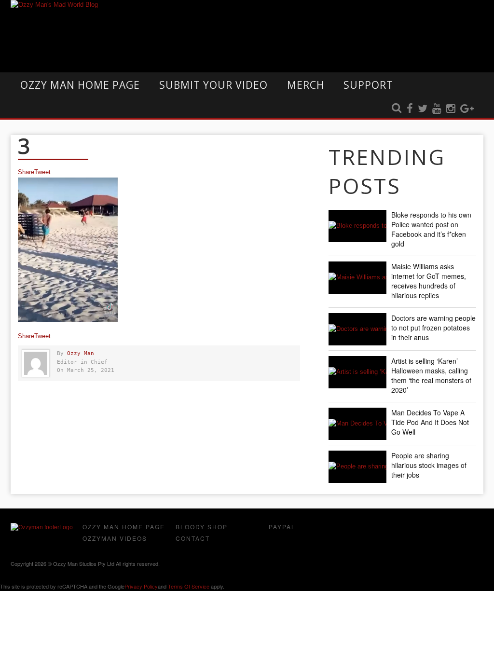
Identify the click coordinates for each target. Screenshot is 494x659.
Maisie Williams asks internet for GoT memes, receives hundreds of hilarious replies (428, 280)
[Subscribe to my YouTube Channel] (437, 109)
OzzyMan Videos (114, 538)
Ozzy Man (80, 353)
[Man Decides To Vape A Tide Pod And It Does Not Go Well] (357, 423)
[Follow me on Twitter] (422, 109)
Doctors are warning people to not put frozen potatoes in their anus (433, 327)
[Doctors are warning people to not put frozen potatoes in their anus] (357, 329)
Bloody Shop (202, 526)
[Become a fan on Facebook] (409, 109)
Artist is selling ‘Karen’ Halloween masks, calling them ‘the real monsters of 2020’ (431, 375)
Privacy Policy (141, 586)
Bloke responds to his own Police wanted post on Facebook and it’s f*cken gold (431, 229)
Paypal (282, 526)
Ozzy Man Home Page (80, 85)
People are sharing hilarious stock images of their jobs (429, 465)
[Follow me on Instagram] (451, 109)
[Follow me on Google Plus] (467, 109)
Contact (193, 538)
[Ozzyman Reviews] (42, 527)
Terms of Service (188, 586)
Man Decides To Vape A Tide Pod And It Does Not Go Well (430, 422)
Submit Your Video (213, 85)
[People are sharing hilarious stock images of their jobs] (357, 466)
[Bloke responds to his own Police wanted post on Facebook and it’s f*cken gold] (357, 226)
